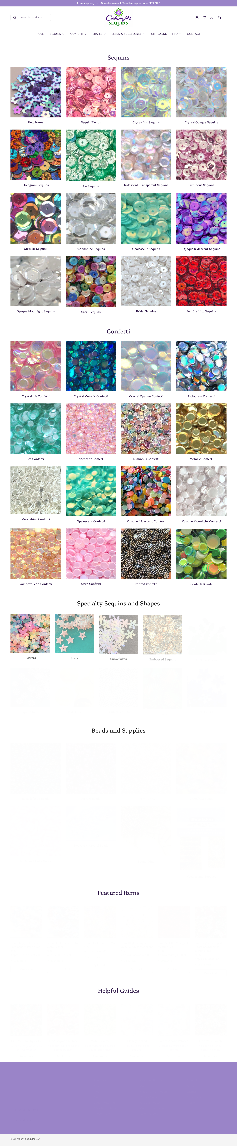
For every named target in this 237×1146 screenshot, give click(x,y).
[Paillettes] (74, 684)
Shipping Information (153, 1088)
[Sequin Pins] (146, 828)
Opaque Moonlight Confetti (201, 521)
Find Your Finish (210, 1037)
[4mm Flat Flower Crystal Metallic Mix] (63, 918)
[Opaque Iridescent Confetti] (146, 491)
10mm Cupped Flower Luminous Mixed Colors (25, 941)
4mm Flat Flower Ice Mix (100, 939)
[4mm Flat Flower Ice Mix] (100, 918)
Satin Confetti (91, 584)
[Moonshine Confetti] (35, 490)
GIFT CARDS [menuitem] (159, 34)
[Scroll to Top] (230, 1128)
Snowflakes (118, 657)
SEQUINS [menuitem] (55, 34)
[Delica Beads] (146, 765)
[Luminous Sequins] (201, 155)
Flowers (30, 657)
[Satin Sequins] (91, 281)
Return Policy (148, 1094)
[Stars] (74, 632)
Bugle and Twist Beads (36, 858)
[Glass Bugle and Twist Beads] (35, 828)
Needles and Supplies (201, 873)
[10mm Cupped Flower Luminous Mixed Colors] (26, 918)
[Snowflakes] (118, 632)
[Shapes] (30, 684)
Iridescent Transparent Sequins (146, 185)
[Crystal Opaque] (201, 92)
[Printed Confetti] (146, 553)
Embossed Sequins (162, 657)
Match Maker (100, 1037)
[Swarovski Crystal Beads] (91, 820)
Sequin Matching (104, 1099)
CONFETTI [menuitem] (76, 34)
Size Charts (101, 1094)
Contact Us (147, 1083)
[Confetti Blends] (201, 553)
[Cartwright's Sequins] (118, 17)
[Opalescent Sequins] (146, 218)
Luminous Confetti (146, 459)
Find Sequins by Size (63, 1037)
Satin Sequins (91, 312)
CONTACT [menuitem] (193, 34)
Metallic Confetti (201, 459)
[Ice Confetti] (35, 428)
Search (98, 1083)
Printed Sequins (118, 708)
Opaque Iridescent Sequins (201, 249)
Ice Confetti (35, 459)
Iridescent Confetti (91, 459)
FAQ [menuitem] (175, 34)
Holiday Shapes (207, 657)
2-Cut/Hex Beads (201, 795)
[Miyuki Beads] (91, 765)
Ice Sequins (91, 186)
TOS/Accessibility (105, 1105)
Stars (74, 657)
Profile (191, 1099)
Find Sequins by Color (26, 1038)
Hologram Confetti (201, 396)
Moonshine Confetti (35, 519)
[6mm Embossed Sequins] (162, 632)
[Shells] (162, 685)
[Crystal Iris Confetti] (35, 366)
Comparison (194, 1094)
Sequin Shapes (30, 709)
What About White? (173, 1037)
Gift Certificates (150, 1099)
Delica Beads (146, 796)
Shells (163, 711)
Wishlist (191, 1088)
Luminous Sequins (201, 185)
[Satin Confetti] (91, 553)
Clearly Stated (137, 1037)
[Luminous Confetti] (146, 428)
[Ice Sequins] (91, 155)
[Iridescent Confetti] (91, 428)
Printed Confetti (146, 584)
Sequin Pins (146, 858)
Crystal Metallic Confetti (91, 396)
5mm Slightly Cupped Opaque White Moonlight (137, 941)
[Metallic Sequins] (35, 218)
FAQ (96, 1088)
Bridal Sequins (146, 311)
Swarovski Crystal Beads (91, 842)
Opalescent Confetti (91, 521)
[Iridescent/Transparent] (146, 155)
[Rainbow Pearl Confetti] (35, 553)
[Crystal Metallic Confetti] (91, 366)
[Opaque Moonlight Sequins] (35, 281)
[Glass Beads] (35, 765)
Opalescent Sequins (146, 249)
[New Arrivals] (35, 92)
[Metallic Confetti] (201, 428)
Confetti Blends (201, 584)
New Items (35, 122)
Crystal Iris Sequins (146, 122)
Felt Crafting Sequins (201, 311)
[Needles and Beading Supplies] (201, 835)
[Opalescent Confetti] (91, 491)
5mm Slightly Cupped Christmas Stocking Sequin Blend (208, 943)
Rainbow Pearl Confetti (35, 584)
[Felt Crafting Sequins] (201, 281)
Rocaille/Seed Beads (35, 795)
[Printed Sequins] (118, 684)
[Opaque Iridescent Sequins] (201, 218)
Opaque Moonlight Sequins (36, 311)
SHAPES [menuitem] (97, 34)
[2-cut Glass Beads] (201, 765)
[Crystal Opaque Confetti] (146, 366)
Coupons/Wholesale (153, 1105)
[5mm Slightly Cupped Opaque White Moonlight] (137, 918)
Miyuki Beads (90, 795)
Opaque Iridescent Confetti (146, 521)
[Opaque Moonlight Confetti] (201, 491)
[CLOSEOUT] (207, 684)
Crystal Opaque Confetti (146, 396)
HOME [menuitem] (40, 34)
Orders (191, 1083)
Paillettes (74, 709)
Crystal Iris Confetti (35, 396)
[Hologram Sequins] (35, 155)
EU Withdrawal (149, 1110)
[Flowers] (30, 632)
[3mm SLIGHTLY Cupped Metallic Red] (174, 918)
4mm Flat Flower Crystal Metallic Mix (63, 941)
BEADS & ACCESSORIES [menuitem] (127, 34)
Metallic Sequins (35, 248)
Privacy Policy (102, 1110)
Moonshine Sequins (91, 249)
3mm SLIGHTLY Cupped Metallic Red (173, 941)
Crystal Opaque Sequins (201, 122)
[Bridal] (146, 281)
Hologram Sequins (36, 185)
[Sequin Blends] (91, 92)
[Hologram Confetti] (201, 366)
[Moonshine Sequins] (91, 218)
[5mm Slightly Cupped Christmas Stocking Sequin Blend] (211, 918)
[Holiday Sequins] (207, 632)
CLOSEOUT (207, 709)
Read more (27, 1053)
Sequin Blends (91, 122)
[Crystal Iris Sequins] (146, 92)
